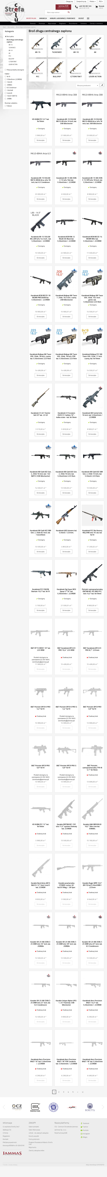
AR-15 (37, 52)
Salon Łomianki (34, 1126)
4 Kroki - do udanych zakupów (38, 1133)
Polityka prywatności (10, 1142)
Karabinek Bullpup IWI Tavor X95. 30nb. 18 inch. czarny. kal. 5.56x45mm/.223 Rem (40, 356)
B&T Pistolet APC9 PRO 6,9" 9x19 (92, 707)
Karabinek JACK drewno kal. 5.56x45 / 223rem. (66, 531)
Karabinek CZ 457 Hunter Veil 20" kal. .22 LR (40, 414)
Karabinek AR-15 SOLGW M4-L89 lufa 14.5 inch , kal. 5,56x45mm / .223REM (40, 238)
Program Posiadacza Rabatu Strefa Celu (40, 1143)
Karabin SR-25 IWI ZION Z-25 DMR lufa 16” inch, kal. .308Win (40, 943)
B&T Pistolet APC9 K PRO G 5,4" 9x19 (66, 707)
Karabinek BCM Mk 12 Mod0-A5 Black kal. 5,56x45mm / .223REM (66, 238)
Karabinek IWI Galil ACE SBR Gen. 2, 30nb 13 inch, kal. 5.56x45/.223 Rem (92, 473)
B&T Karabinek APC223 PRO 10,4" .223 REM (66, 649)
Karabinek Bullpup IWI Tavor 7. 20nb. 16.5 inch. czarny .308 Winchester (66, 297)
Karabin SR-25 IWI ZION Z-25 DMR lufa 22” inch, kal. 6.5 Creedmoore (40, 1002)
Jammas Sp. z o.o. (60, 1130)
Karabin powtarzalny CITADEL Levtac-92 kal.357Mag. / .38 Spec (66, 885)
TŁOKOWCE (57, 52)
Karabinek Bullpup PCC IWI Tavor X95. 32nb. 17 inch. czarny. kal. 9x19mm (92, 356)
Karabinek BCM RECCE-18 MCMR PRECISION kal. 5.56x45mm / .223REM (40, 297)
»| (82, 1092)
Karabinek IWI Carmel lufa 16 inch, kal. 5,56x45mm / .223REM (92, 415)
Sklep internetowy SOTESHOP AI (95, 1165)
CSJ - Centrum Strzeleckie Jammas (66, 1126)
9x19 (8, 76)
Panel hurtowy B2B (61, 1133)
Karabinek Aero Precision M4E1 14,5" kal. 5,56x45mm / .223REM (92, 1002)
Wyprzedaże (52, 23)
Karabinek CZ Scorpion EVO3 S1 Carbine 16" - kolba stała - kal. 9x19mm (66, 415)
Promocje (42, 23)
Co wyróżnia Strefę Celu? (11, 1126)
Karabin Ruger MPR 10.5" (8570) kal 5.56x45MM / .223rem (92, 885)
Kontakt (5, 1139)
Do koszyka (40, 140)
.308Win (9, 85)
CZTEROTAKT (76, 76)
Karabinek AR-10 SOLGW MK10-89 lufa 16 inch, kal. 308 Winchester (66, 121)
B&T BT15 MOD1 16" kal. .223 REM (40, 649)
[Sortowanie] (102, 85)
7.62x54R (10, 90)
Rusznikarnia (73, 23)
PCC (37, 76)
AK (95, 52)
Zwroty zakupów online (36, 1150)
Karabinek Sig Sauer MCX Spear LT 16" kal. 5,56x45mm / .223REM (66, 591)
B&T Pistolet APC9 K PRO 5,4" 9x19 (40, 707)
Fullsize (9, 106)
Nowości (33, 23)
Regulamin (62, 23)
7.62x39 (9, 82)
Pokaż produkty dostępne (15, 70)
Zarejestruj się (81, 1)
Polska (92, 1)
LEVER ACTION (95, 76)
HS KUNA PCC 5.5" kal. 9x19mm (40, 120)
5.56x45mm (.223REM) (14, 79)
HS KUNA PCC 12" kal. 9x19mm (40, 825)
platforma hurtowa (63, 7)
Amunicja (43, 18)
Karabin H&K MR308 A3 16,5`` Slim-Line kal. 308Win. (92, 826)
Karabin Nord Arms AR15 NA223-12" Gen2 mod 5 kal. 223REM (40, 885)
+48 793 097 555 (85, 6)
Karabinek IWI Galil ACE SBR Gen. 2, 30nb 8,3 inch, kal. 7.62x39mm (40, 532)
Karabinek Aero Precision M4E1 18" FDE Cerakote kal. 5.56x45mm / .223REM (66, 1061)
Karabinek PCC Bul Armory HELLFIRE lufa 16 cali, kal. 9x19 (92, 532)
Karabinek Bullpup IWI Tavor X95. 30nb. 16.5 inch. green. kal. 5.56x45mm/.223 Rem (92, 298)
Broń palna (31, 18)
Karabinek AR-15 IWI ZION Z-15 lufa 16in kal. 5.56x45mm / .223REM (66, 180)
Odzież (81, 18)
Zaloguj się (69, 1)
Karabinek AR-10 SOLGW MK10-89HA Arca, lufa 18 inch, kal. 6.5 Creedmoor (40, 180)
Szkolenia (83, 23)
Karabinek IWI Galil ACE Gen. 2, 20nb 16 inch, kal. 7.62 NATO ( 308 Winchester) (40, 473)
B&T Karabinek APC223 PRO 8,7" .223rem (92, 649)
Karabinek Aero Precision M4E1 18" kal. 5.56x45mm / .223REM (92, 1061)
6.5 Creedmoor (12, 87)
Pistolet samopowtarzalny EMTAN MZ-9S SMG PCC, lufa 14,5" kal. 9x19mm (92, 591)
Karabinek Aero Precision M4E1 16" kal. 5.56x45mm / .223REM (40, 1061)
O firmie (5, 1133)
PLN (100, 1)
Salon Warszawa (34, 1130)
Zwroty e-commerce (96, 23)
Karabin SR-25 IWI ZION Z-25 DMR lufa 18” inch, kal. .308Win (66, 943)
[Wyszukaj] (68, 12)
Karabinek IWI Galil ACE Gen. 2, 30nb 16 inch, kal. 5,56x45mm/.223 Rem (66, 473)
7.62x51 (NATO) (12, 96)
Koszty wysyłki (34, 1136)
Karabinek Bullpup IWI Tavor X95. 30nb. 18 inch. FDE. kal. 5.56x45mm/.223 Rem (66, 356)
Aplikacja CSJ (7, 1130)
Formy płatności (34, 1139)
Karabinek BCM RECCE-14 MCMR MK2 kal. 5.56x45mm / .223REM (92, 238)
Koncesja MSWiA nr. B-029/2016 (13, 1145)
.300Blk (9, 99)
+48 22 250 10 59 (84, 8)
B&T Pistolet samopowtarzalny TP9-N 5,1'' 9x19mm (92, 767)
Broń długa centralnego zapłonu (15, 40)
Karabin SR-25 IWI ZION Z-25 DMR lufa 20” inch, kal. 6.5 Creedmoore (92, 943)
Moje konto (32, 1147)
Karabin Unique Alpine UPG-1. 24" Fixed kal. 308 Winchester (66, 1002)
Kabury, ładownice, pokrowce (62, 18)
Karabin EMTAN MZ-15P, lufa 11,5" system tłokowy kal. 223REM (66, 826)
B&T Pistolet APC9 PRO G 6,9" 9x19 (66, 766)
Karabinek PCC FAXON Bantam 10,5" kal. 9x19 (40, 590)
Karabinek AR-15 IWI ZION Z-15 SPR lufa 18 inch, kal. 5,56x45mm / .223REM (92, 180)
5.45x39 (9, 93)
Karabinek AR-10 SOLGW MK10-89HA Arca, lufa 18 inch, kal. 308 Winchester (92, 121)
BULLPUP (57, 76)
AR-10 (76, 52)
